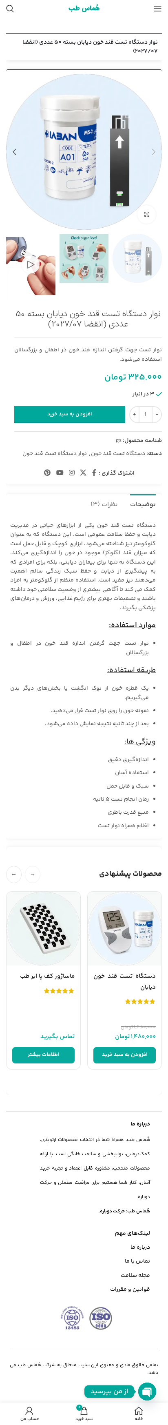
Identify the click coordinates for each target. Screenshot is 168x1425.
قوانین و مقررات (130, 1289)
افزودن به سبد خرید (69, 414)
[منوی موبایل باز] (158, 8)
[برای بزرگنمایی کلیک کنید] (146, 214)
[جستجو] (10, 8)
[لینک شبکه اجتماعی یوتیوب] (59, 473)
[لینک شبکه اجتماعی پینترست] (47, 473)
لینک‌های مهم (132, 1233)
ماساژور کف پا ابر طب (47, 976)
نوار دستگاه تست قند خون (54, 453)
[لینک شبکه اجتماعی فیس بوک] (94, 473)
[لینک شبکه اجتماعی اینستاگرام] (71, 473)
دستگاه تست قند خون (118, 453)
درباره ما (140, 1247)
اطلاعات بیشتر (44, 1055)
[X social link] (83, 473)
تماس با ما (137, 1261)
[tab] (143, 503)
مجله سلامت (135, 1275)
